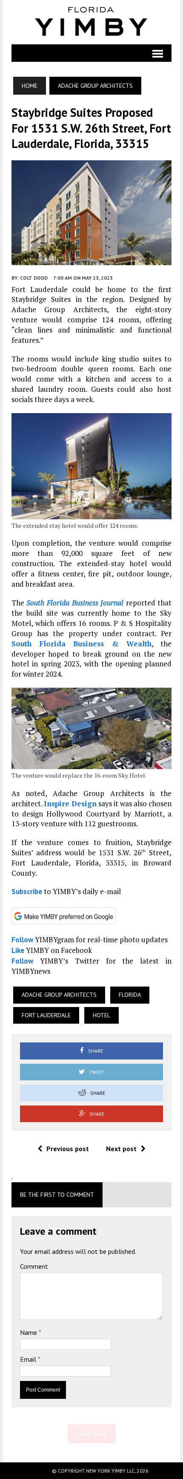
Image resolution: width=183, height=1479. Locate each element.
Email (29, 1359)
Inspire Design (70, 803)
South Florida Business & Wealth (81, 643)
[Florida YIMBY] (91, 22)
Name (29, 1332)
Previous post (67, 1148)
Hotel (101, 1015)
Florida (130, 995)
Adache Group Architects (59, 995)
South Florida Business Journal (74, 603)
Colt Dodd (34, 278)
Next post (121, 1148)
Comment (34, 1266)
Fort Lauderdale (46, 1015)
